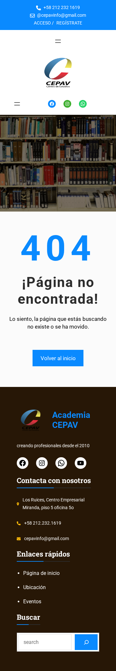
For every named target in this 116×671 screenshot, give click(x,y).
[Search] (86, 642)
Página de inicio (41, 573)
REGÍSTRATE (69, 22)
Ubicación (34, 587)
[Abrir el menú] (58, 41)
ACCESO (42, 22)
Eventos (32, 601)
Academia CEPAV (71, 420)
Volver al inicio (58, 358)
